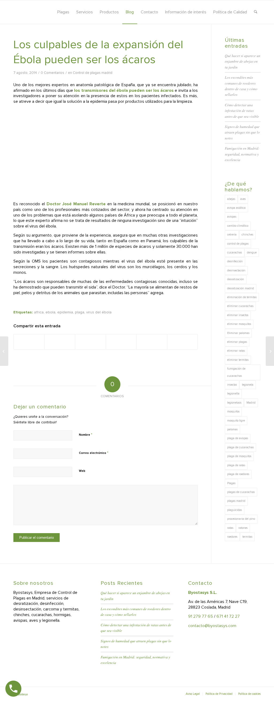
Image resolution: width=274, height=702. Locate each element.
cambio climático (237, 225)
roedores (232, 536)
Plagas (231, 483)
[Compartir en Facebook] (29, 341)
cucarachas (234, 252)
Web (82, 471)
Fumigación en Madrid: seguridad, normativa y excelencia (242, 154)
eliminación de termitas (242, 297)
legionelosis (234, 402)
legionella (233, 393)
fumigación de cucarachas (236, 372)
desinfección (235, 261)
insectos (232, 384)
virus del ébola (99, 312)
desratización (235, 279)
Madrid (251, 402)
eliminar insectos (237, 315)
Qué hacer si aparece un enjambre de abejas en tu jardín (242, 61)
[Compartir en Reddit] (151, 341)
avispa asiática (236, 208)
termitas (247, 536)
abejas (231, 199)
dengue (252, 252)
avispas (231, 216)
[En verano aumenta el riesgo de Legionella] (4, 351)
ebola (50, 312)
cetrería (232, 234)
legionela (247, 384)
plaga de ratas (236, 465)
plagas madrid (236, 501)
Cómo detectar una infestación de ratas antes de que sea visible (242, 110)
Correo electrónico (93, 453)
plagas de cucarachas (241, 492)
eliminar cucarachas (240, 306)
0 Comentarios (52, 73)
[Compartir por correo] (182, 341)
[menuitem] (63, 12)
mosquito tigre (236, 420)
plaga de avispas (237, 438)
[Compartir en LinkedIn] (121, 341)
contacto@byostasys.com (212, 625)
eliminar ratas (236, 350)
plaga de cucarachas (240, 447)
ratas (230, 528)
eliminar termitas (238, 360)
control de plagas (238, 243)
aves (243, 199)
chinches (247, 234)
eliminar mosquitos (239, 324)
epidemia (65, 312)
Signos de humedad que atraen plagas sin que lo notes (242, 132)
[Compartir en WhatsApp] (90, 341)
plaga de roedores (238, 474)
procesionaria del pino (241, 519)
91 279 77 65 (200, 616)
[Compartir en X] (60, 341)
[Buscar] (255, 12)
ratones (243, 528)
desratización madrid (240, 288)
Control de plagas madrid (92, 73)
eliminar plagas (237, 342)
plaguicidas (234, 510)
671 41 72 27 (228, 616)
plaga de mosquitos (239, 456)
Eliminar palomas (238, 333)
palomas (232, 429)
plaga (79, 312)
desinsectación (236, 270)
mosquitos (233, 411)
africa (39, 312)
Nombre (85, 434)
